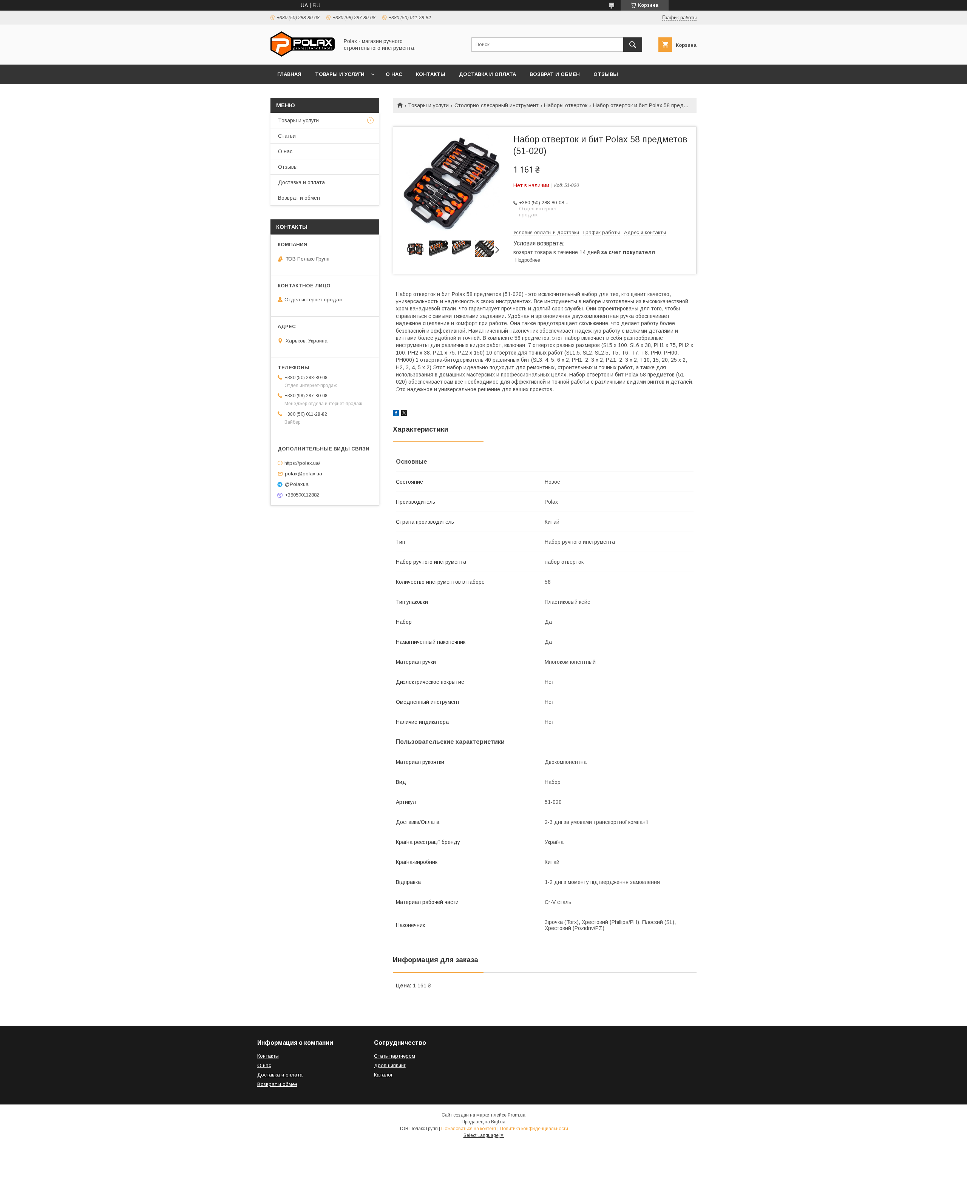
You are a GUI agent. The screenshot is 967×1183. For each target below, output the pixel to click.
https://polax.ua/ (302, 463)
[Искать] (632, 44)
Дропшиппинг (390, 1065)
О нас (394, 74)
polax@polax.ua (303, 474)
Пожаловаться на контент (468, 1128)
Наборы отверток (565, 105)
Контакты (430, 74)
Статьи (287, 136)
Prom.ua (516, 1115)
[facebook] (396, 414)
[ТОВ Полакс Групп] (302, 55)
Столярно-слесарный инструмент (496, 105)
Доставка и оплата (487, 74)
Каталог (383, 1075)
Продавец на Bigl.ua (483, 1121)
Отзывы (605, 74)
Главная (289, 74)
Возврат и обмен (555, 74)
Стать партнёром (394, 1056)
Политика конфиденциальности (534, 1128)
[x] (404, 414)
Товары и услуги (340, 74)
